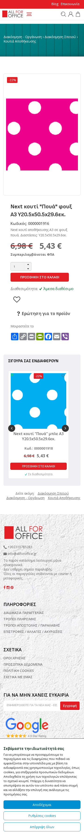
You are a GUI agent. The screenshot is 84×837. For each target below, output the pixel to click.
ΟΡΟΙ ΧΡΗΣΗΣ (14, 658)
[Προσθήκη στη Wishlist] (61, 375)
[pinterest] (12, 587)
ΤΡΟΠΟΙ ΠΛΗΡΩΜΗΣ (20, 619)
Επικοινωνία (70, 4)
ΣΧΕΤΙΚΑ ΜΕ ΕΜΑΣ (18, 677)
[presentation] (11, 428)
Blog (54, 4)
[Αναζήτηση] (63, 14)
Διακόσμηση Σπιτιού (60, 37)
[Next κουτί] (42, 134)
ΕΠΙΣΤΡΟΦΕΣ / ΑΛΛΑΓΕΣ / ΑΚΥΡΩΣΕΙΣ (33, 631)
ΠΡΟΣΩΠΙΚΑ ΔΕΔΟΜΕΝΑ (23, 664)
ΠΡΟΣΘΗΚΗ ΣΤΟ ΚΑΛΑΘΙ (39, 277)
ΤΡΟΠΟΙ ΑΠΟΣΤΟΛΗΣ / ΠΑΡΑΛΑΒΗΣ (32, 625)
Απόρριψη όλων (42, 827)
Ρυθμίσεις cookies (42, 815)
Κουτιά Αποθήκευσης (20, 41)
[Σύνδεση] (70, 15)
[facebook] (5, 587)
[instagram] (8, 587)
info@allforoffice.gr (22, 553)
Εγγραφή (70, 705)
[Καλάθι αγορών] (77, 15)
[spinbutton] (21, 266)
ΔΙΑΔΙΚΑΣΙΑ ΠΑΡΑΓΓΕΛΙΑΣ (24, 612)
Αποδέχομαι (42, 804)
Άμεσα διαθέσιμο (58, 288)
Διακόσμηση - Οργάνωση (23, 37)
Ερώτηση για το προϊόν (45, 313)
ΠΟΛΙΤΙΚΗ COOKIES (19, 670)
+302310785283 (19, 547)
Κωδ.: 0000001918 (38, 448)
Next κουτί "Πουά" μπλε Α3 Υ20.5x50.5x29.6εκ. (39, 436)
